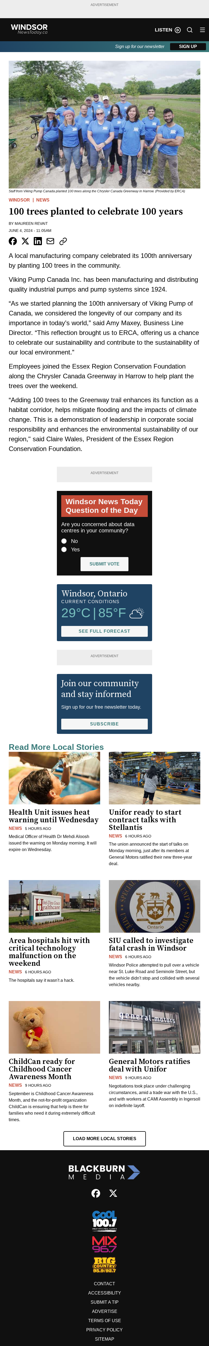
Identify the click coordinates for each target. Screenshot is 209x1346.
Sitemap (104, 1339)
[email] (50, 241)
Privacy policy (104, 1330)
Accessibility (104, 1293)
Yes (75, 549)
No (74, 541)
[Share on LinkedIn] (38, 241)
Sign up (188, 46)
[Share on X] (25, 241)
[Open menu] (202, 29)
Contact (104, 1283)
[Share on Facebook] (13, 241)
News (43, 200)
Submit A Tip (105, 1302)
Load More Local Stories (104, 1138)
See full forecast (104, 631)
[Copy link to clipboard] (63, 241)
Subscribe (104, 724)
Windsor (19, 200)
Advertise (104, 1311)
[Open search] (189, 29)
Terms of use (104, 1320)
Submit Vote (104, 564)
